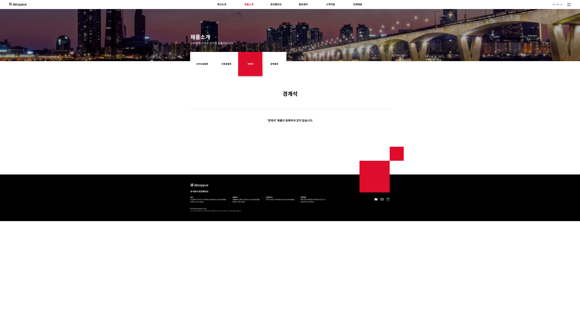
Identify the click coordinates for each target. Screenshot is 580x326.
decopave (18, 4)
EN (557, 4)
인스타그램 (388, 199)
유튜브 (382, 199)
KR (554, 4)
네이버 (376, 199)
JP (561, 4)
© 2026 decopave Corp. (198, 209)
